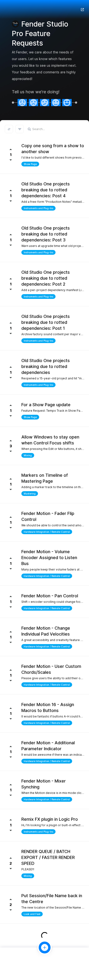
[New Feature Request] (44, 947)
